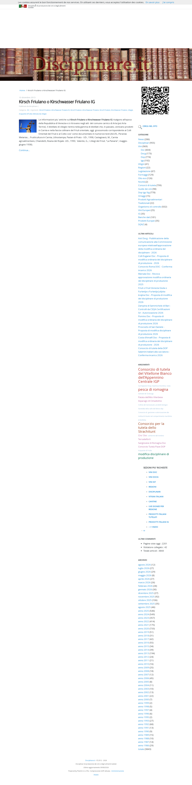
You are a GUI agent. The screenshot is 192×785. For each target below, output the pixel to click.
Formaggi (143, 174)
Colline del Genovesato (146, 405)
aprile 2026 (144, 578)
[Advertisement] (96, 28)
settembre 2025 (146, 603)
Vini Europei (144, 210)
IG (28, 110)
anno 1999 (143, 702)
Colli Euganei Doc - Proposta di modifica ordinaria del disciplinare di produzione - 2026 (155, 260)
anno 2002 (143, 692)
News (141, 139)
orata (168, 386)
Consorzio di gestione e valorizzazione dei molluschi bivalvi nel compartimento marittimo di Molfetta (155, 416)
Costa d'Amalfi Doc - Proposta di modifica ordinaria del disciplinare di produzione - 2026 (155, 341)
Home (22, 90)
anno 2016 (143, 642)
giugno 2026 (144, 571)
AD (144, 531)
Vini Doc (153, 472)
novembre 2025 (146, 596)
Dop (143, 156)
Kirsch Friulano (105, 110)
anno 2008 (143, 671)
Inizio (96, 774)
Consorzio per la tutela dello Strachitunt (151, 427)
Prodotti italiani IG (159, 522)
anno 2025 (143, 610)
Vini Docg (153, 477)
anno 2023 (143, 617)
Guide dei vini (145, 188)
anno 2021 (143, 624)
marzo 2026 (144, 582)
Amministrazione (117, 771)
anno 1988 (143, 738)
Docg (143, 153)
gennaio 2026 (145, 589)
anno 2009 (143, 667)
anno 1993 (143, 720)
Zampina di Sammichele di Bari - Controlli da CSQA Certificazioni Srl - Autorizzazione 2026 (154, 309)
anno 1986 (143, 745)
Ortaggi (142, 195)
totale (141, 749)
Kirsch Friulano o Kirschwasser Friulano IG (57, 101)
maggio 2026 (144, 575)
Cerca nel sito (150, 126)
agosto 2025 (144, 607)
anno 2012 (143, 656)
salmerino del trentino (156, 436)
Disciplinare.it (90, 760)
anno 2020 (143, 628)
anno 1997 (143, 709)
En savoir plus (152, 2)
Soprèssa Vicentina (159, 386)
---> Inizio (153, 527)
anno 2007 (143, 674)
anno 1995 (143, 717)
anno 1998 (143, 706)
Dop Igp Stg (144, 192)
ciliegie (130, 110)
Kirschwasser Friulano (119, 110)
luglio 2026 (143, 568)
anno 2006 (143, 678)
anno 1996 (143, 713)
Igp (142, 160)
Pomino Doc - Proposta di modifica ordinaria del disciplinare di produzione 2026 (155, 320)
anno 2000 (143, 699)
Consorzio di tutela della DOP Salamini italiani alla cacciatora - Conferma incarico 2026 (154, 352)
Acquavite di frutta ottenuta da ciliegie (32, 114)
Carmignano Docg (144, 386)
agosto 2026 (144, 564)
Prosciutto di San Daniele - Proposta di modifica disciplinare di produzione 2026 (154, 330)
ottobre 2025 (145, 600)
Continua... (24, 150)
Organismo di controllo (149, 206)
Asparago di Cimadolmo (150, 400)
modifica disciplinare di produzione (153, 456)
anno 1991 (143, 727)
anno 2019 (143, 632)
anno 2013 (143, 653)
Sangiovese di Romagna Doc (152, 443)
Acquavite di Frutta (145, 450)
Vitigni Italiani (156, 496)
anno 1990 (143, 731)
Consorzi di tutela (147, 185)
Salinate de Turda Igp (145, 394)
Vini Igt (152, 482)
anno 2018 (143, 635)
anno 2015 (143, 646)
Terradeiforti (144, 439)
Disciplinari (143, 142)
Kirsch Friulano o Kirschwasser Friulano (85, 110)
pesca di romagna (153, 389)
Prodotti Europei (146, 220)
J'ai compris (168, 2)
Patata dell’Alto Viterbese (150, 397)
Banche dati (144, 217)
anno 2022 (143, 621)
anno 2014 (143, 649)
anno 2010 (143, 663)
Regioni (142, 167)
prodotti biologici (162, 405)
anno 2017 (143, 639)
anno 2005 (143, 681)
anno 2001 (143, 695)
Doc (143, 149)
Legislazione (144, 171)
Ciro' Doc (142, 435)
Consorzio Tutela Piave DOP (151, 446)
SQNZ (141, 224)
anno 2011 (143, 660)
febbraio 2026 (145, 585)
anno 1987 (143, 741)
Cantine (153, 501)
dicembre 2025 (146, 593)
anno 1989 (143, 734)
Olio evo (142, 178)
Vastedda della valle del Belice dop (150, 409)
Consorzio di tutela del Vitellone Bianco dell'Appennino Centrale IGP (155, 375)
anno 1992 (143, 724)
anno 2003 (143, 688)
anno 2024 (143, 614)
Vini (140, 146)
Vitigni (141, 164)
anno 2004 (143, 685)
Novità (141, 181)
